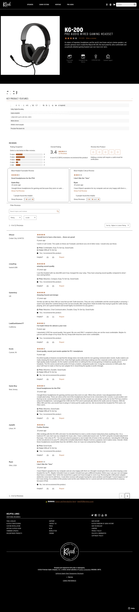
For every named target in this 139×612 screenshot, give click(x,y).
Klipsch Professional (14, 523)
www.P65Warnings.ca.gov (85, 501)
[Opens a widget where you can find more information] (131, 608)
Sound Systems (44, 4)
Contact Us (52, 523)
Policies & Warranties (99, 533)
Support (52, 521)
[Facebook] (96, 515)
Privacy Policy (97, 531)
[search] (134, 4)
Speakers (30, 4)
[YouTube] (102, 515)
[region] (30, 45)
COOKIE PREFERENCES (69, 581)
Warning (70, 577)
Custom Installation (13, 526)
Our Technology (97, 526)
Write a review (91, 38)
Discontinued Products (14, 533)
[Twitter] (92, 515)
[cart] (114, 4)
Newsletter (53, 531)
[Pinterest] (106, 515)
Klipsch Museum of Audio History (103, 523)
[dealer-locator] (107, 4)
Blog (50, 528)
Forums (51, 533)
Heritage (58, 4)
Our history (96, 521)
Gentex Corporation (85, 569)
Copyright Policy (97, 536)
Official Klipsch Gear (14, 528)
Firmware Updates (12, 531)
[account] (110, 4)
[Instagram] (99, 515)
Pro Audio (70, 4)
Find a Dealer (11, 521)
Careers (94, 528)
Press (51, 526)
